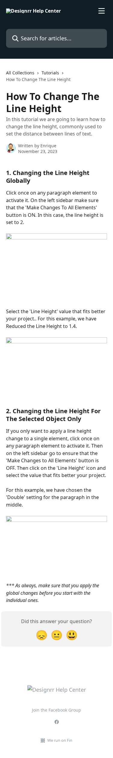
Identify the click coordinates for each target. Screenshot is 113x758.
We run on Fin (59, 740)
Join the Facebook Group (56, 710)
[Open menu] (101, 10)
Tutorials (50, 73)
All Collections (20, 73)
